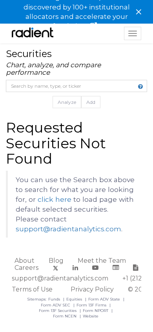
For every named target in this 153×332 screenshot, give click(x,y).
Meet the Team (102, 260)
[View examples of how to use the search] (140, 86)
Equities (74, 299)
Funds (54, 299)
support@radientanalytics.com (68, 229)
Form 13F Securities (58, 310)
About (25, 260)
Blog (56, 260)
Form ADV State (104, 299)
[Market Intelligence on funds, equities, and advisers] (32, 33)
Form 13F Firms (91, 305)
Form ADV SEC (56, 305)
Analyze (67, 102)
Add (90, 102)
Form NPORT (96, 310)
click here (54, 199)
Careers (26, 267)
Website (90, 316)
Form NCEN (65, 316)
